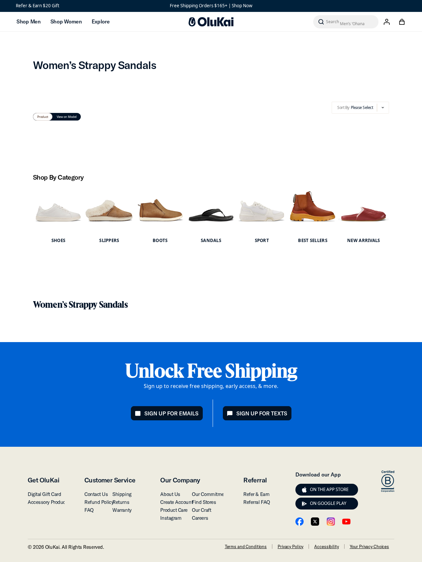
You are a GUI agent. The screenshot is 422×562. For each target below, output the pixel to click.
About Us (170, 494)
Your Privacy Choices (369, 546)
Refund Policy (98, 502)
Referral (255, 480)
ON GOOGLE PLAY (328, 503)
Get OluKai (43, 480)
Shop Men (28, 21)
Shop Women (66, 21)
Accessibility (326, 546)
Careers (200, 518)
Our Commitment (210, 494)
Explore (101, 21)
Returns (120, 502)
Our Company (180, 480)
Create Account (176, 502)
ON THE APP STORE (329, 489)
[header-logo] (211, 21)
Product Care (174, 510)
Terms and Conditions (246, 546)
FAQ (89, 510)
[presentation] (304, 490)
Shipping (121, 494)
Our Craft (201, 510)
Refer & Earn (256, 494)
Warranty (121, 510)
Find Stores (204, 502)
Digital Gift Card (44, 494)
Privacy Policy (290, 546)
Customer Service (109, 480)
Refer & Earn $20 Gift (37, 6)
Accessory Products (49, 502)
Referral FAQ (256, 502)
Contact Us (96, 494)
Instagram (170, 518)
